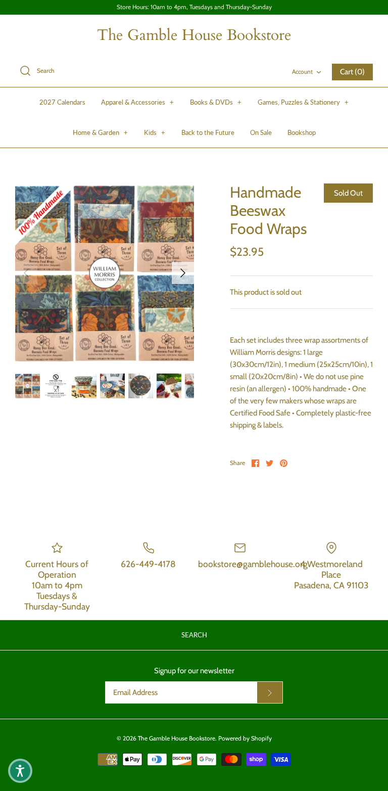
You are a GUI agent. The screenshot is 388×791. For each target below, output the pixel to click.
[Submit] (269, 692)
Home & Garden (100, 132)
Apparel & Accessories (137, 102)
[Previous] (26, 273)
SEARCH (194, 635)
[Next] (183, 273)
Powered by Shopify (245, 738)
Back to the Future (207, 132)
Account (302, 71)
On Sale (261, 132)
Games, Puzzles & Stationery (303, 102)
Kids (154, 132)
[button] (20, 771)
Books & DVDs (215, 102)
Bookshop (301, 132)
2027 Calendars (62, 102)
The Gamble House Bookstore (176, 738)
